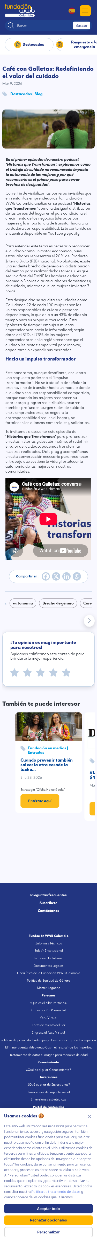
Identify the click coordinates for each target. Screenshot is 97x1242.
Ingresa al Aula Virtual (48, 1032)
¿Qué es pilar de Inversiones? (48, 1084)
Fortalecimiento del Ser (48, 1025)
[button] (89, 621)
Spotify (72, 233)
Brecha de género (58, 603)
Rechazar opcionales (48, 1220)
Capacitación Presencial (48, 1010)
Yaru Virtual (48, 1018)
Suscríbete (48, 903)
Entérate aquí (39, 801)
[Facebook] (46, 576)
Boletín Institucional (48, 951)
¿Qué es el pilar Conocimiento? (48, 1070)
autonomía (23, 603)
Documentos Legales (48, 966)
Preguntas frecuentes (48, 895)
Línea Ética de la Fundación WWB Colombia (48, 973)
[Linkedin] (66, 576)
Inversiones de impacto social (48, 1092)
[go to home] (20, 10)
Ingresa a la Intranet (48, 958)
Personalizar (48, 1232)
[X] (56, 576)
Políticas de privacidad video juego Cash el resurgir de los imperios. (49, 1040)
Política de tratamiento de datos (55, 1192)
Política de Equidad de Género (48, 980)
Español (69, 11)
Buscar (82, 25)
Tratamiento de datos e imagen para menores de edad (49, 1055)
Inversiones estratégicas (48, 1099)
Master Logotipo (48, 988)
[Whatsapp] (77, 576)
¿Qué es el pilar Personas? (48, 1003)
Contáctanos (48, 911)
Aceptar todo (48, 1208)
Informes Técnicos (48, 943)
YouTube (55, 233)
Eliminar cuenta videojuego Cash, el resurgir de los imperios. (48, 1047)
